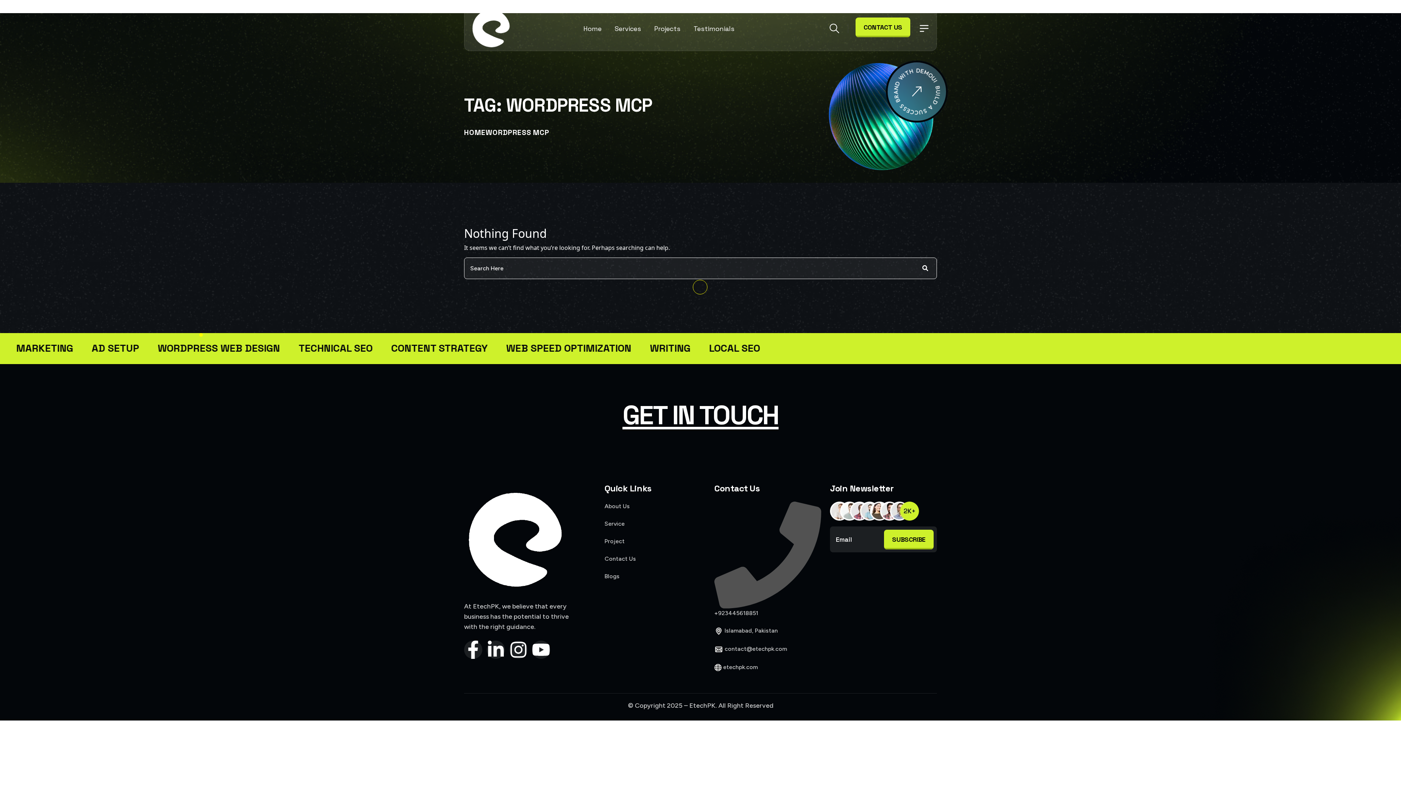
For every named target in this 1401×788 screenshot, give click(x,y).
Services (628, 28)
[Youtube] (541, 650)
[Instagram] (518, 650)
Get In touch (700, 415)
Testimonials (714, 28)
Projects (667, 28)
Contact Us (883, 27)
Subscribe (909, 539)
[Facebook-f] (473, 650)
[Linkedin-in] (496, 650)
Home (592, 28)
